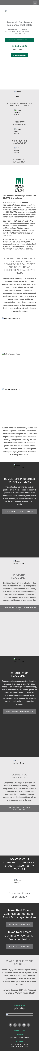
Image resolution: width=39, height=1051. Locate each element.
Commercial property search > (19, 511)
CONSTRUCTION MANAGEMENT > (19, 711)
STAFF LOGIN (19, 1030)
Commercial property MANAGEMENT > (19, 608)
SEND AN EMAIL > (19, 49)
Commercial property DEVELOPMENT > (19, 808)
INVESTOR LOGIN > (19, 55)
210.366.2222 (19, 45)
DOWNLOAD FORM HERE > (19, 925)
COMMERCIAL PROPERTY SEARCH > (19, 40)
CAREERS (19, 1034)
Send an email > (19, 1010)
